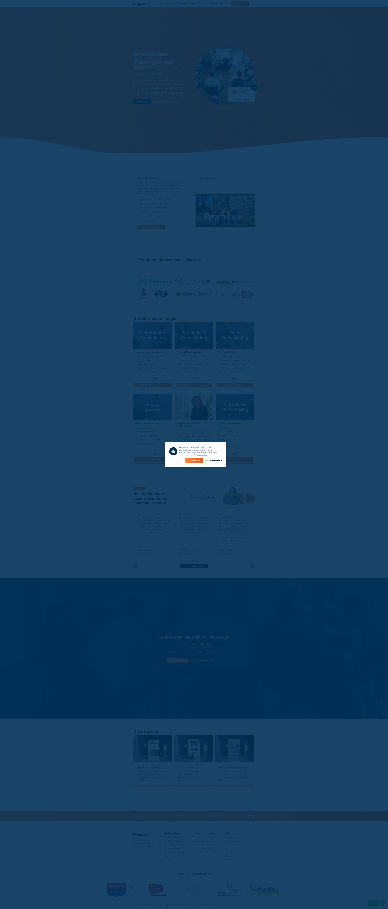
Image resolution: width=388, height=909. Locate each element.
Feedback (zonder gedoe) (189, 372)
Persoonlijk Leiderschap (188, 360)
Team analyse (225, 372)
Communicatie (143, 436)
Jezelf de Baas (185, 767)
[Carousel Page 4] (192, 560)
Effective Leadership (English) (149, 360)
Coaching (182, 3)
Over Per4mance (232, 837)
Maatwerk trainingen (228, 368)
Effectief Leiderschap (146, 356)
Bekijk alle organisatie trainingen (234, 459)
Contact (229, 856)
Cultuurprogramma (227, 436)
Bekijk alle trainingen (178, 661)
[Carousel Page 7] (197, 560)
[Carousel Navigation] (194, 304)
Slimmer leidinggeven (148, 767)
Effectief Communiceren (188, 368)
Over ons (223, 3)
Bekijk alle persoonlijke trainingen (194, 385)
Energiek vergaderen (146, 443)
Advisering (200, 856)
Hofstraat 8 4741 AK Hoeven (216, 816)
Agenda (202, 3)
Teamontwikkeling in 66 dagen (232, 356)
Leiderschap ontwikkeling (148, 352)
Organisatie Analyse (228, 446)
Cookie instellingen (210, 905)
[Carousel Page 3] (190, 560)
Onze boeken (231, 852)
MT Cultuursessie (227, 428)
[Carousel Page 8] (198, 560)
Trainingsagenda (232, 841)
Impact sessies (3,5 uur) (147, 423)
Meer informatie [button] (202, 455)
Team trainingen (171, 856)
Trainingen (169, 3)
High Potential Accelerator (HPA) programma (232, 440)
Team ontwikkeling (227, 352)
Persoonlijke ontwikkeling (189, 352)
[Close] (383, 847)
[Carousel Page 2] (189, 560)
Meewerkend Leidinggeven (148, 368)
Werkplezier (142, 428)
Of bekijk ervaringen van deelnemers (205, 661)
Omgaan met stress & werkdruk (150, 439)
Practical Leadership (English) (149, 372)
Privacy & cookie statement (193, 905)
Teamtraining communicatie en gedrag (235, 360)
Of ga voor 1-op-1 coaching (151, 227)
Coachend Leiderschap (147, 364)
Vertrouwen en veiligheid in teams (233, 364)
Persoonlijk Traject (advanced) (190, 364)
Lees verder (171, 227)
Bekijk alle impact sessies (152, 459)
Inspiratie (211, 3)
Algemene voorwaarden (174, 905)
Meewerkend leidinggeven (175, 845)
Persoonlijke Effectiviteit (188, 356)
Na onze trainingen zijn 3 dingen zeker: (194, 637)
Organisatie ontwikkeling (230, 423)
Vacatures (230, 849)
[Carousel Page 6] (195, 560)
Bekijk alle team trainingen (235, 385)
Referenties (230, 860)
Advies (193, 3)
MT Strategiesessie (227, 432)
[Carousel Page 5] (194, 560)
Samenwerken (143, 432)
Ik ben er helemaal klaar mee (233, 767)
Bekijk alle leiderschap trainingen (152, 385)
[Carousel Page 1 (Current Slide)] (187, 560)
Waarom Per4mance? (148, 178)
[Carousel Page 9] (200, 560)
